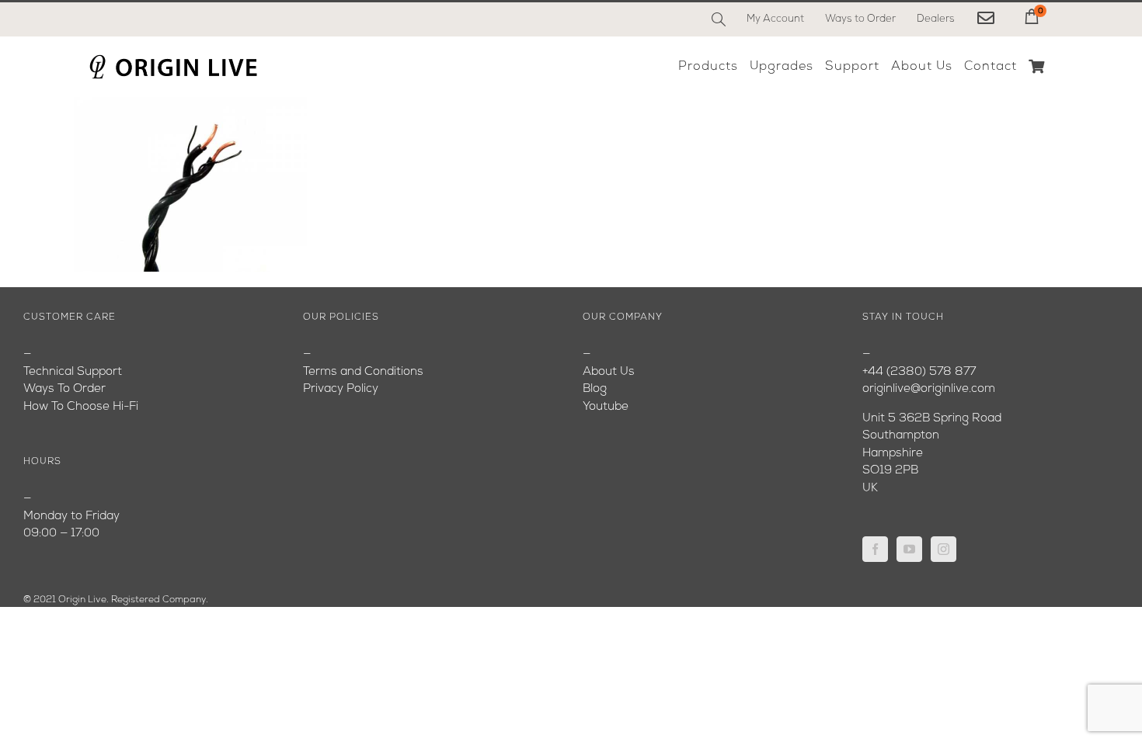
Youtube (605, 407)
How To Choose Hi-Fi (80, 407)
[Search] (719, 19)
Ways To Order (64, 389)
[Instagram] (943, 549)
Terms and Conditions (363, 372)
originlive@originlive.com (928, 389)
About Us (609, 372)
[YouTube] (909, 549)
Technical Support (72, 372)
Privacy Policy (340, 389)
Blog (595, 389)
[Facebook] (875, 549)
